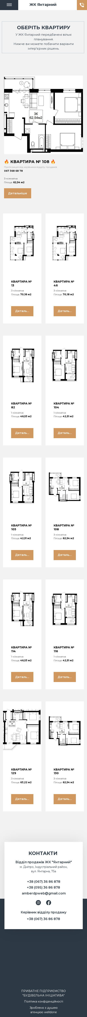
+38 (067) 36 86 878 (43, 882)
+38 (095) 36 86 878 (43, 887)
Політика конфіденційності (43, 1001)
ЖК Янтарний (43, 4)
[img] (9, 5)
